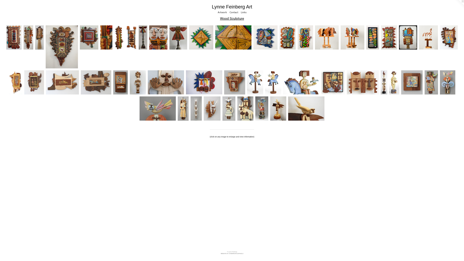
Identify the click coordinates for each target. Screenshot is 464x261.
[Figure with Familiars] (183, 108)
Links (243, 12)
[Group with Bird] (412, 82)
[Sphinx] (261, 108)
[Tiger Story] (62, 82)
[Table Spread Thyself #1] (89, 37)
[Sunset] (14, 37)
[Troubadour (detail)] (106, 37)
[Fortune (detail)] (233, 37)
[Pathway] (372, 37)
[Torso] (287, 37)
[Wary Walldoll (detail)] (166, 82)
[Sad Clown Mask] (408, 37)
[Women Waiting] (34, 82)
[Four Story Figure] (384, 82)
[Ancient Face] (234, 82)
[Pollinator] (62, 46)
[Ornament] (265, 37)
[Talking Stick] (119, 37)
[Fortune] (201, 37)
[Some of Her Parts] (39, 37)
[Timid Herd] (196, 108)
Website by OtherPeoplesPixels (232, 253)
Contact (233, 12)
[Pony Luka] (428, 37)
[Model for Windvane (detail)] (301, 82)
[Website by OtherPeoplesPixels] (459, 5)
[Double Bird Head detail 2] (178, 37)
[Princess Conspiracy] (363, 82)
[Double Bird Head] (143, 37)
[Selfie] (447, 82)
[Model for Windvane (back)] (273, 82)
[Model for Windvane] (255, 82)
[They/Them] (327, 37)
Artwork (222, 12)
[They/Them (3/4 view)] (352, 37)
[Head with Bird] (278, 108)
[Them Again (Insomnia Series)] (120, 82)
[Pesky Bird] (305, 37)
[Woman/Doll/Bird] (431, 82)
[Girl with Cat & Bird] (228, 108)
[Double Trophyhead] (204, 82)
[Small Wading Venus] (394, 82)
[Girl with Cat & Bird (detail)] (245, 108)
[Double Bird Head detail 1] (158, 37)
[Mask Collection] (15, 82)
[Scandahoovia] (212, 108)
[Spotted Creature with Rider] (96, 82)
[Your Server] (131, 37)
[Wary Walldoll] (138, 82)
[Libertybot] (389, 37)
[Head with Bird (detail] (306, 108)
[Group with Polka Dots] (449, 37)
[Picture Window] (333, 82)
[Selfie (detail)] (158, 108)
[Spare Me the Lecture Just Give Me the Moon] (28, 37)
